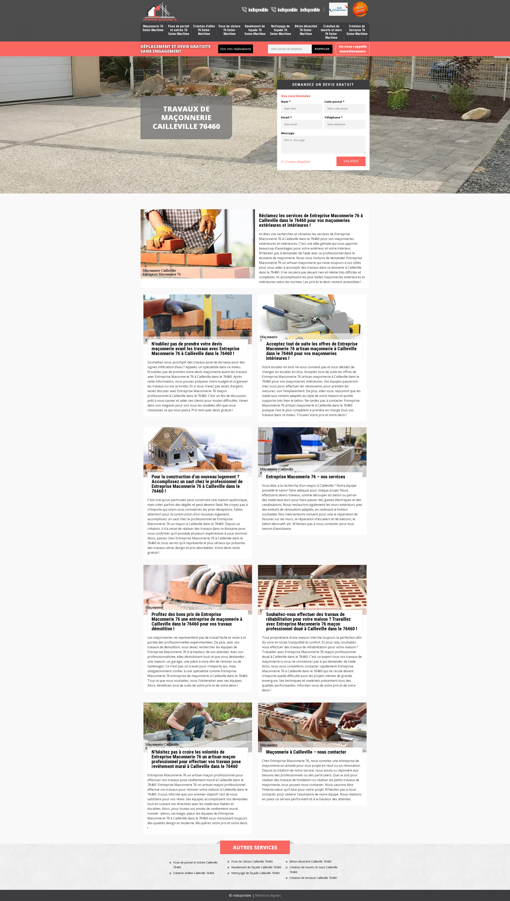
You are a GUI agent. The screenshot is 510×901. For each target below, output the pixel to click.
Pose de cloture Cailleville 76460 (252, 861)
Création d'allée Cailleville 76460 (193, 873)
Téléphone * (333, 117)
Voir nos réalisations (235, 49)
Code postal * (334, 102)
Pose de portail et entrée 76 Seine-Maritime (178, 30)
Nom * (286, 102)
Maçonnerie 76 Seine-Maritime (153, 28)
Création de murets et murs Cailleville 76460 (313, 869)
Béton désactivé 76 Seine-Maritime (306, 30)
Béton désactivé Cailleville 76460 (310, 861)
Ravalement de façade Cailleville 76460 (256, 867)
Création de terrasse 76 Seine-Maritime (357, 30)
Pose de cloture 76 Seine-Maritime (229, 30)
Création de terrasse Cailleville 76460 (313, 878)
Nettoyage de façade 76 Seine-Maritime (280, 30)
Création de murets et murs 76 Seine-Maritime (331, 32)
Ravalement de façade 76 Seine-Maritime (255, 30)
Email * (286, 117)
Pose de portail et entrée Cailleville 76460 (195, 865)
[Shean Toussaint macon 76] (159, 11)
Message (287, 133)
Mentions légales (268, 895)
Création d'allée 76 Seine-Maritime (204, 30)
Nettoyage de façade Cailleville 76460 (255, 873)
